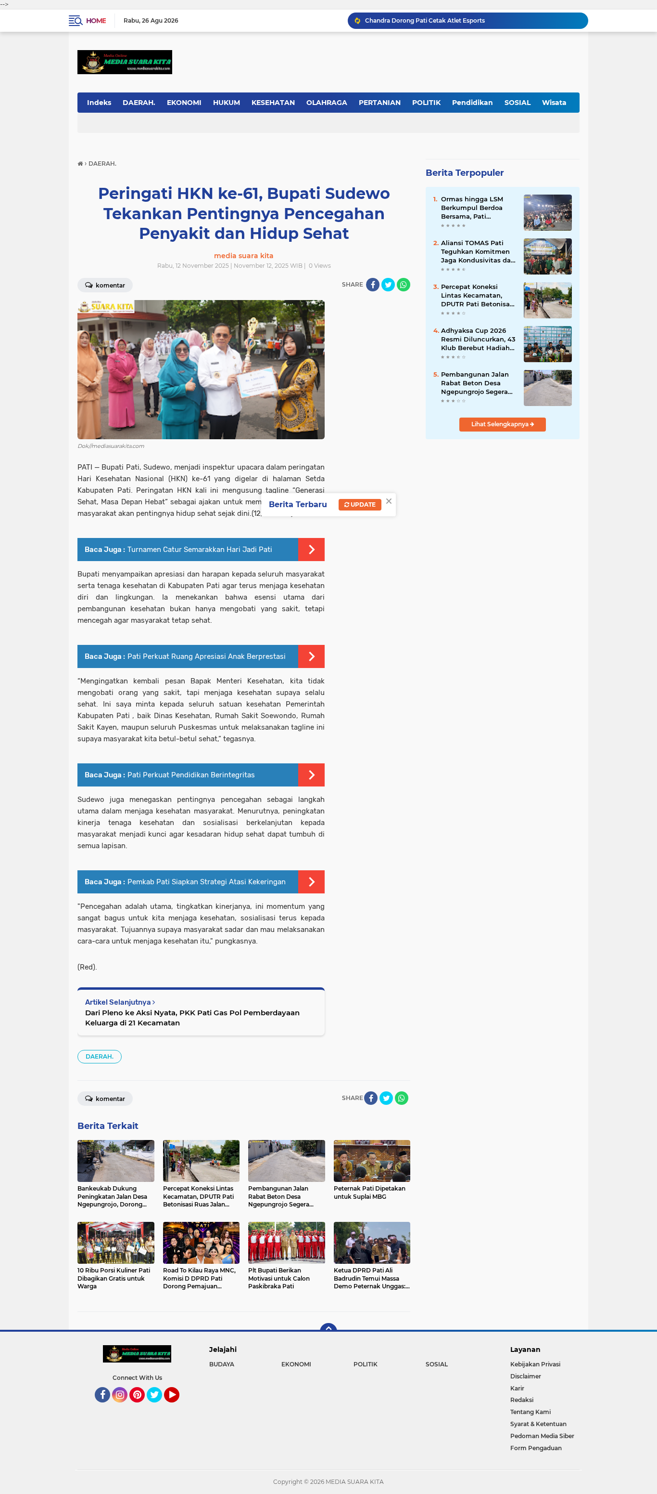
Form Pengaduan (536, 1448)
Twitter (159, 1406)
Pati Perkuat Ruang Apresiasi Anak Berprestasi (206, 656)
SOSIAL (518, 102)
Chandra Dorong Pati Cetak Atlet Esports (425, 20)
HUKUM (226, 102)
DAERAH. (139, 102)
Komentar (109, 285)
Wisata (554, 102)
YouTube (178, 1406)
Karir (517, 1388)
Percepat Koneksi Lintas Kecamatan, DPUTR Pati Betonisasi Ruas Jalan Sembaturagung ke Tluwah (478, 296)
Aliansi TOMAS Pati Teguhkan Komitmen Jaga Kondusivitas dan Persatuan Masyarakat (478, 252)
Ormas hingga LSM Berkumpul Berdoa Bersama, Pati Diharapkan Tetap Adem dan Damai (472, 208)
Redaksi (521, 1399)
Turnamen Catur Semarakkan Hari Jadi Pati (199, 549)
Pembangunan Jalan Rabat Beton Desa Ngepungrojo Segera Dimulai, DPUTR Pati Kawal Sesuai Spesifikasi (475, 383)
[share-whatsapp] (403, 284)
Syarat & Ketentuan (538, 1424)
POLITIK (426, 102)
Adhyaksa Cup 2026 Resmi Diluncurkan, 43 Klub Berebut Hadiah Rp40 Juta (478, 340)
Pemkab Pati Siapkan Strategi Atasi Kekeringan (206, 882)
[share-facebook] (372, 284)
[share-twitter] (388, 284)
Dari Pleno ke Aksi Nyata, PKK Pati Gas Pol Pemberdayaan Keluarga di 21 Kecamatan (192, 1017)
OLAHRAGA (326, 102)
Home (96, 20)
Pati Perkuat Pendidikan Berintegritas (191, 775)
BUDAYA (221, 1364)
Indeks (99, 102)
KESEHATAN (273, 102)
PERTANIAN (380, 102)
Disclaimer (525, 1376)
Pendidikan (472, 102)
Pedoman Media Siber (542, 1436)
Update (362, 504)
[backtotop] (328, 1331)
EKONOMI (184, 102)
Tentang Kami (530, 1411)
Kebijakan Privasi (535, 1364)
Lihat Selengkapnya (500, 424)
